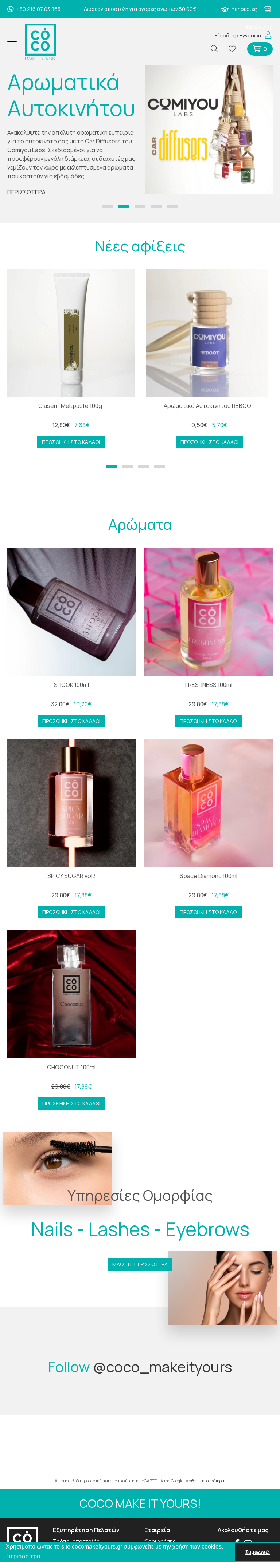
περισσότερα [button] (23, 1556)
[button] (108, 206)
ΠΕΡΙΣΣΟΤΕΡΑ (26, 192)
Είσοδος (225, 35)
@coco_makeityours (162, 1366)
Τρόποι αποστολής (76, 1541)
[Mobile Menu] (14, 42)
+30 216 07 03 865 (38, 8)
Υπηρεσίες (243, 8)
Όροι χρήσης (160, 1541)
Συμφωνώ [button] (257, 1552)
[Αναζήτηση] (217, 49)
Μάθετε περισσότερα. (205, 1480)
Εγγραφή (250, 35)
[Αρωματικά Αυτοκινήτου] (209, 129)
